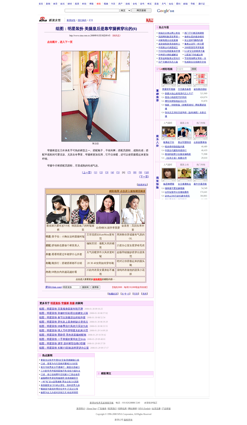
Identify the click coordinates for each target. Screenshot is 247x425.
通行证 (201, 4)
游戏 (127, 4)
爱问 (178, 4)
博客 (91, 4)
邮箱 (185, 4)
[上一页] (86, 172)
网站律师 (132, 408)
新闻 (48, 4)
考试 (149, 4)
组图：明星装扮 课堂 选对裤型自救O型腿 (62, 343)
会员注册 (156, 408)
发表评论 (142, 184)
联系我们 (112, 408)
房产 (120, 4)
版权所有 (128, 420)
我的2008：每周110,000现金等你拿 (129, 287)
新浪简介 (80, 408)
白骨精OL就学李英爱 (108, 227)
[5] (118, 172)
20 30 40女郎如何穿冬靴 (100, 263)
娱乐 (62, 4)
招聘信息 (122, 408)
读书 (142, 4)
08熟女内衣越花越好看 (64, 272)
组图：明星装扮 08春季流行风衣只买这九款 (63, 326)
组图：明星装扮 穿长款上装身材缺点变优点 (63, 321)
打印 (136, 293)
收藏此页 (113, 293)
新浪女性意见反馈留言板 (102, 403)
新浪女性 (71, 20)
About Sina (91, 408)
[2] (101, 172)
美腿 (72, 303)
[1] (95, 172)
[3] (106, 172)
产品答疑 (166, 408)
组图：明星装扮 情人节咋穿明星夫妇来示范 (63, 330)
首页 (41, 4)
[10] (146, 172)
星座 (156, 4)
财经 (70, 4)
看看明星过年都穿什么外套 (67, 254)
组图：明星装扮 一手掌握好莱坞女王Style (62, 339)
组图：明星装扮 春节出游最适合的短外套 (62, 317)
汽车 (113, 4)
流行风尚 (82, 20)
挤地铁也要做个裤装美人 (66, 245)
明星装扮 (55, 303)
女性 (135, 4)
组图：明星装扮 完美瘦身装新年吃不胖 (61, 308)
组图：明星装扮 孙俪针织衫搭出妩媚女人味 (63, 313)
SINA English (144, 408)
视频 (106, 4)
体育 (55, 4)
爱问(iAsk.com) (53, 287)
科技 (84, 4)
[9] (140, 172)
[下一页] (144, 176)
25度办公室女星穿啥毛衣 (131, 245)
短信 (171, 4)
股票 (77, 4)
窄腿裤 (65, 303)
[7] (129, 172)
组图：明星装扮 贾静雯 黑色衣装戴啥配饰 (62, 334)
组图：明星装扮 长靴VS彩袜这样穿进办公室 (64, 347)
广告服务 (102, 408)
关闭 (144, 293)
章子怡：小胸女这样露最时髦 (68, 236)
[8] (134, 172)
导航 (193, 4)
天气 (164, 4)
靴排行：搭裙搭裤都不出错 (67, 263)
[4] (112, 172)
